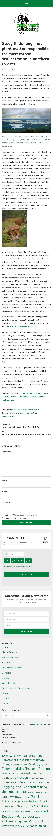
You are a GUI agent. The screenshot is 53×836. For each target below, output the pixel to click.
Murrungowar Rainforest (39, 792)
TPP (16, 817)
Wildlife (21, 826)
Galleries (6, 672)
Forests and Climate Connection (22, 413)
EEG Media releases (12, 667)
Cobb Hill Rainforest (20, 764)
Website (6, 502)
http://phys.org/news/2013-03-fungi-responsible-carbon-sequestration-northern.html (25, 396)
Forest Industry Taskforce (15, 773)
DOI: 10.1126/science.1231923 (21, 326)
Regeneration (21, 801)
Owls (20, 797)
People (27, 797)
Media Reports (17, 409)
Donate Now (26, 574)
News (5, 647)
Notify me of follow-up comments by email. (21, 515)
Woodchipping (36, 826)
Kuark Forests (35, 782)
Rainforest (8, 801)
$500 (28, 561)
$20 (7, 561)
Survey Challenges (22, 811)
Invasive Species (19, 782)
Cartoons (6, 698)
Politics (36, 796)
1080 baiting (8, 756)
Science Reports (32, 409)
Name (5, 480)
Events (5, 677)
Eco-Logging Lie (38, 764)
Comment (7, 451)
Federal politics (13, 769)
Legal (46, 782)
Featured (6, 662)
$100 (20, 561)
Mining (28, 792)
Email (5, 491)
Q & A (5, 703)
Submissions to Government (16, 688)
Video (5, 693)
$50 (13, 561)
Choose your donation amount (17, 567)
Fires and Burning (37, 769)
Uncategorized (8, 416)
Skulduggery (25, 806)
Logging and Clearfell (19, 786)
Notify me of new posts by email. (17, 518)
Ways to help (8, 683)
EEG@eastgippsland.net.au (38, 724)
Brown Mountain (22, 755)
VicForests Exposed (15, 821)
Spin (36, 806)
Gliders (31, 778)
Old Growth (10, 797)
